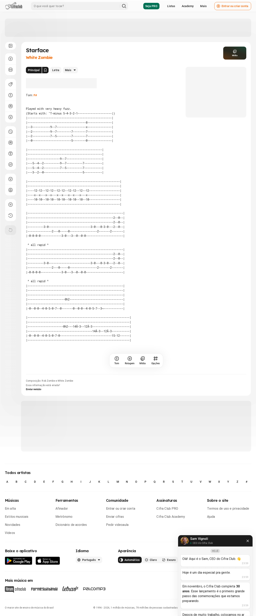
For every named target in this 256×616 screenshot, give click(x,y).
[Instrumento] (10, 84)
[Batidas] (10, 164)
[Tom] (10, 95)
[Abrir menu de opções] (10, 46)
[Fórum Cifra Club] (15, 589)
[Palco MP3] (94, 588)
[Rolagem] (10, 59)
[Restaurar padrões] (10, 230)
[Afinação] (10, 117)
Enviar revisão (33, 389)
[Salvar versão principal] (45, 70)
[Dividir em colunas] (10, 70)
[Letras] (70, 588)
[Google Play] (18, 561)
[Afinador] (10, 179)
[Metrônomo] (10, 190)
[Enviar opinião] (10, 204)
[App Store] (48, 561)
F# (35, 95)
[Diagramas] (10, 142)
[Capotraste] (10, 106)
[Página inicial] (14, 6)
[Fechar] (247, 541)
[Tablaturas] (10, 132)
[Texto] (10, 153)
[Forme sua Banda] (44, 589)
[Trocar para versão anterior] (10, 215)
